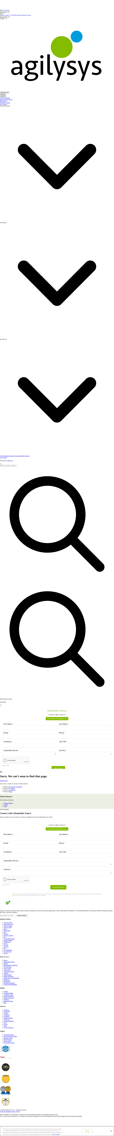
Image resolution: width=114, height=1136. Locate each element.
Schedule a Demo (5, 102)
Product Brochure (9, 996)
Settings (87, 1131)
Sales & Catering (8, 935)
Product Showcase (9, 998)
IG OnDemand (8, 950)
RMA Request (8, 1039)
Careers (6, 804)
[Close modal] (0, 705)
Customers (7, 1014)
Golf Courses (7, 968)
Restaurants (7, 981)
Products (3, 94)
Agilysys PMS (8, 922)
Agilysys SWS (8, 927)
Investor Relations (9, 1021)
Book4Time (7, 930)
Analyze (6, 947)
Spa (5, 937)
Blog (5, 1003)
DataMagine (7, 942)
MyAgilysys (3, 101)
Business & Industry (9, 983)
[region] (57, 1131)
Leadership (7, 1011)
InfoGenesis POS (8, 924)
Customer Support (9, 1034)
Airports (6, 973)
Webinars (6, 999)
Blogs (10, 791)
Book (5, 929)
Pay (5, 948)
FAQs (5, 806)
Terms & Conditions (6, 1111)
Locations (6, 1016)
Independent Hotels (9, 962)
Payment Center (8, 1038)
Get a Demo (3, 104)
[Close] (111, 1131)
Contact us (10, 460)
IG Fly (5, 943)
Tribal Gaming (8, 975)
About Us (3, 96)
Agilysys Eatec (8, 926)
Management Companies (11, 965)
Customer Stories (8, 993)
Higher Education (9, 976)
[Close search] (0, 464)
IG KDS (6, 945)
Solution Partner (8, 1018)
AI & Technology (5, 98)
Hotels (5, 960)
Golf (5, 932)
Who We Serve (4, 92)
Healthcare (7, 979)
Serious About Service (6, 99)
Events (5, 1024)
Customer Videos (8, 995)
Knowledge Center (9, 1043)
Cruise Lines (7, 970)
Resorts (6, 963)
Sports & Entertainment (10, 984)
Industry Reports (8, 1001)
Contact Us (7, 1019)
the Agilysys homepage (15, 787)
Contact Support (8, 803)
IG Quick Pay (7, 951)
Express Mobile (8, 940)
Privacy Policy (16, 1111)
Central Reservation (9, 938)
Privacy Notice (56, 1134)
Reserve (6, 934)
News (5, 1023)
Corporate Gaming (9, 971)
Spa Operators (8, 967)
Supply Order (7, 1041)
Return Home (4, 780)
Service (6, 953)
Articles (12, 788)
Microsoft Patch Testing (10, 1036)
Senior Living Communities (11, 978)
